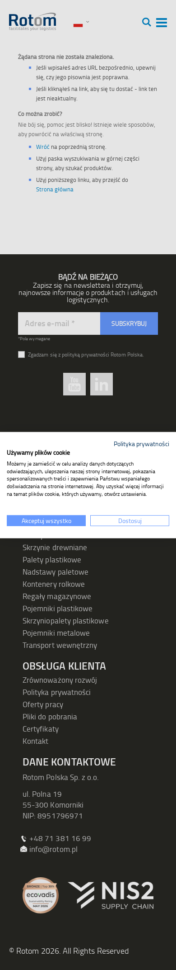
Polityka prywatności (141, 443)
